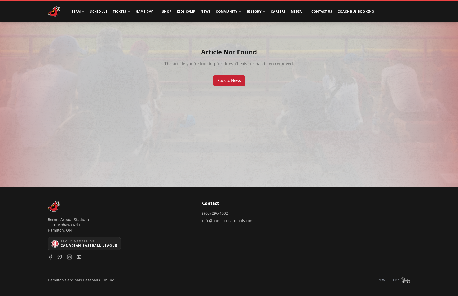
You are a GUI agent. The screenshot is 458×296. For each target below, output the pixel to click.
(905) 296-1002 (215, 213)
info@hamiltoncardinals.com (227, 220)
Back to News (229, 80)
